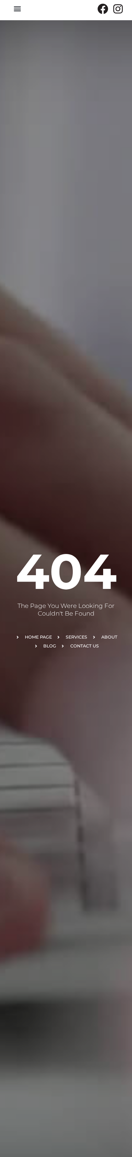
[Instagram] (118, 8)
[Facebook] (102, 8)
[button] (17, 9)
